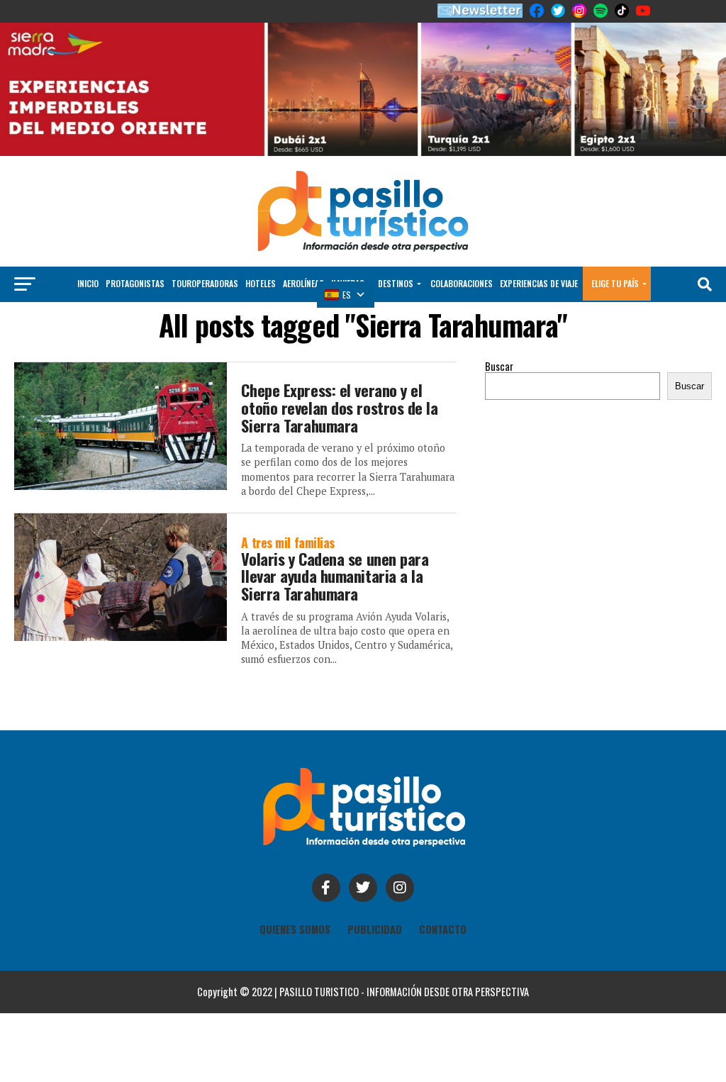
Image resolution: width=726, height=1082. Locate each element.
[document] (363, 541)
